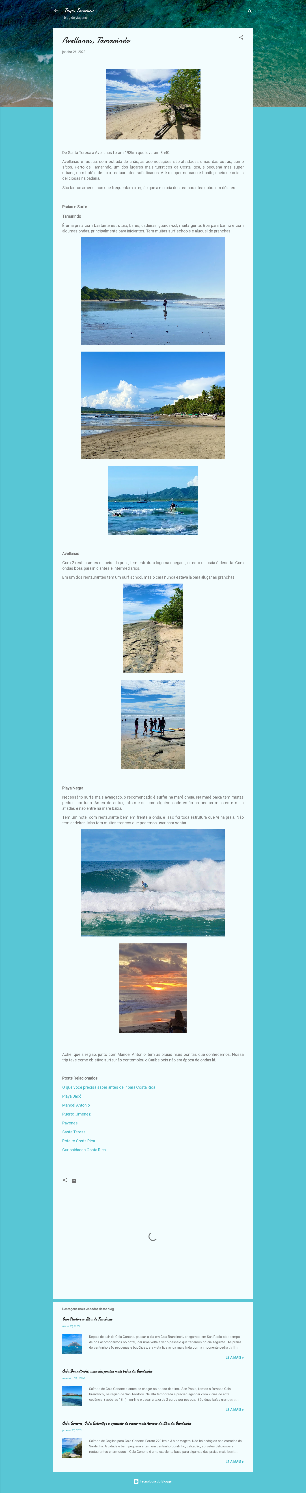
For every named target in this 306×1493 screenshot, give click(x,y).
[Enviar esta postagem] (74, 1183)
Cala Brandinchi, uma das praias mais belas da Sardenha (107, 1371)
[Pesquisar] (250, 12)
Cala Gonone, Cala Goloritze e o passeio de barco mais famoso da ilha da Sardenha (126, 1423)
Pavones (70, 1123)
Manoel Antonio (76, 1105)
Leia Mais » (235, 1358)
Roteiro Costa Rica (78, 1141)
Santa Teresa (74, 1132)
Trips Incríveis (79, 10)
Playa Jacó (71, 1096)
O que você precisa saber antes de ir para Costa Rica (108, 1087)
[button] (241, 38)
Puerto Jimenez (76, 1114)
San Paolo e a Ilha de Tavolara (87, 1319)
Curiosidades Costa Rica (84, 1149)
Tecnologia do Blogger (156, 1481)
